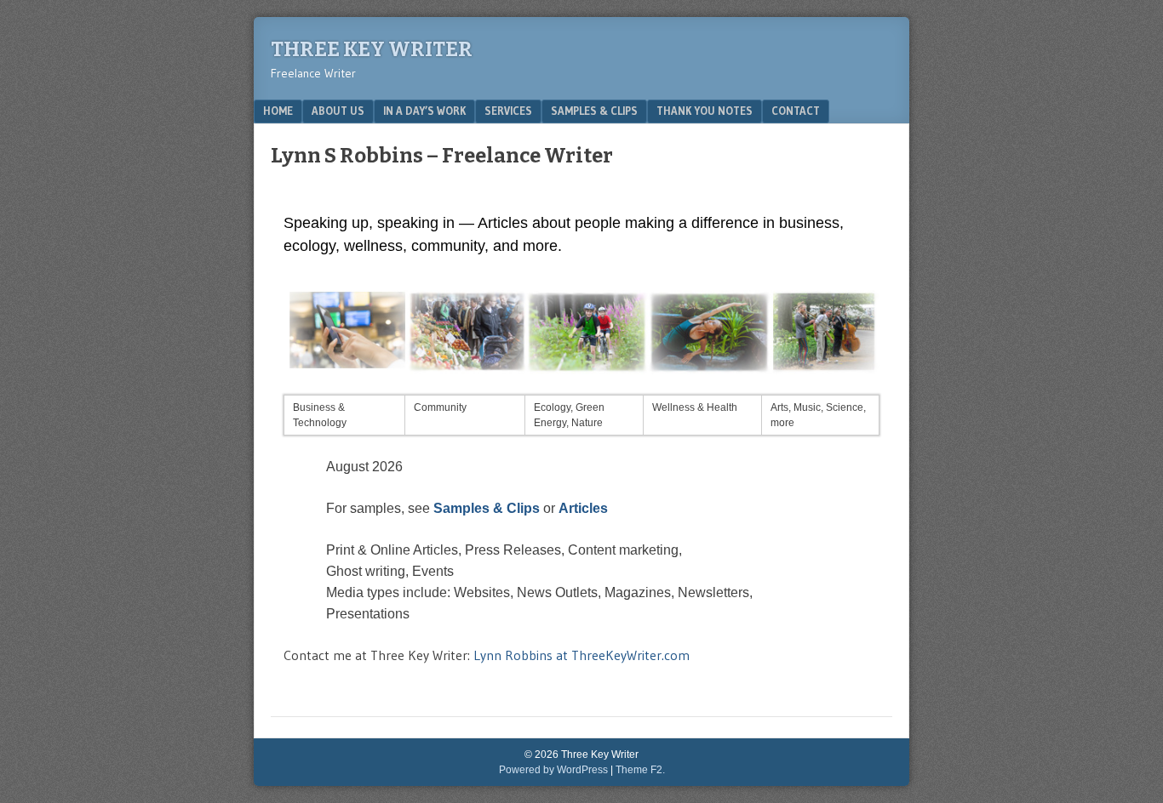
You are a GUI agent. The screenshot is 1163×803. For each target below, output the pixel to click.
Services (508, 110)
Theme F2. (640, 770)
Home (278, 110)
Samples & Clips (594, 110)
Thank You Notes (704, 110)
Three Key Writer (372, 49)
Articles (583, 508)
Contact (795, 110)
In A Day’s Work (424, 110)
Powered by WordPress (553, 770)
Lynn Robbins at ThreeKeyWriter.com (581, 654)
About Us (338, 110)
